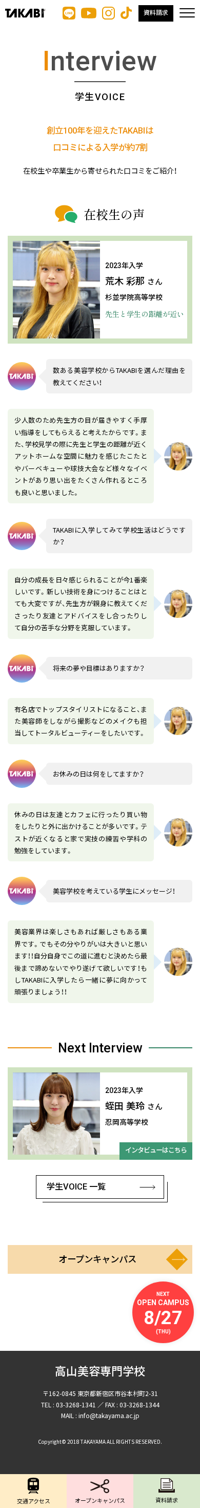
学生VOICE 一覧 (76, 1187)
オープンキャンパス (97, 1259)
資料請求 (156, 12)
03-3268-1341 (76, 1404)
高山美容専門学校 (100, 1371)
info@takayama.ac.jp (108, 1415)
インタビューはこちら (156, 1150)
